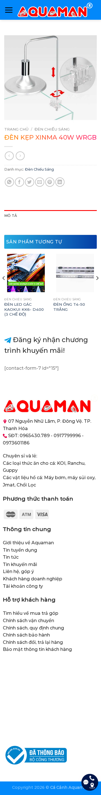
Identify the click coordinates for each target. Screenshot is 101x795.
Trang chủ (16, 129)
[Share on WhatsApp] (9, 182)
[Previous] (4, 289)
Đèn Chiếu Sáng (52, 129)
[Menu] (8, 10)
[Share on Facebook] (19, 182)
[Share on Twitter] (29, 182)
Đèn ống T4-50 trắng (69, 307)
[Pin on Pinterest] (49, 182)
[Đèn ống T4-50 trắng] (75, 273)
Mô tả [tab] (10, 215)
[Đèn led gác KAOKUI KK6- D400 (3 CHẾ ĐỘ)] (26, 273)
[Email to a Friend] (39, 182)
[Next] (97, 289)
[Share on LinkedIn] (60, 182)
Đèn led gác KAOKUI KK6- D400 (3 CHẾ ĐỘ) (24, 309)
